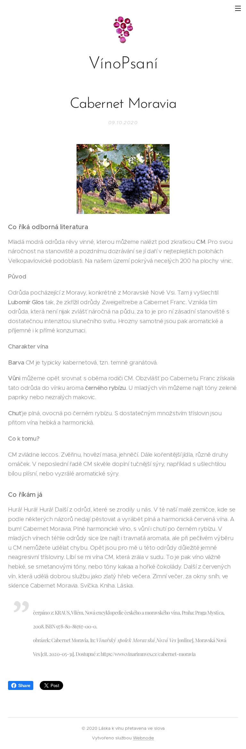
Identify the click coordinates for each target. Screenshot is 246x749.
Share (24, 685)
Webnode (143, 738)
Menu (238, 8)
